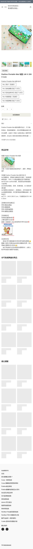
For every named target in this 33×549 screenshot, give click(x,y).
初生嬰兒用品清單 (7, 492)
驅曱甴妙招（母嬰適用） (9, 518)
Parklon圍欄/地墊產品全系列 (10, 489)
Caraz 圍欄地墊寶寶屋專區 (9, 483)
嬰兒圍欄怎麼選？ (7, 477)
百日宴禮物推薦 (6, 496)
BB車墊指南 (5, 508)
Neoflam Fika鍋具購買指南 (9, 512)
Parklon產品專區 (6, 486)
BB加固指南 (5, 499)
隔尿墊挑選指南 (6, 505)
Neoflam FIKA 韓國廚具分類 (10, 515)
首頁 (2, 473)
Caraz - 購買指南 (6, 480)
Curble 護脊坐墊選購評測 (9, 521)
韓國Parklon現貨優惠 (8, 139)
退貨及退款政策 (7, 545)
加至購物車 (16, 115)
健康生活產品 (9, 211)
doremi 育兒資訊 (6, 502)
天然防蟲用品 (9, 209)
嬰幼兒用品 (8, 205)
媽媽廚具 (7, 207)
